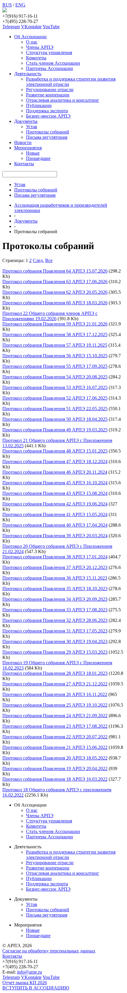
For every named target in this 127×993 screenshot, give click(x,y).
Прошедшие (38, 158)
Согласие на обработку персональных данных (48, 950)
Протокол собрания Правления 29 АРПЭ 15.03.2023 (55, 652)
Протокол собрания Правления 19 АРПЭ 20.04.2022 (55, 768)
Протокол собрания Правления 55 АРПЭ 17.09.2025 (55, 366)
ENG (20, 4)
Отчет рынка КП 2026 (24, 982)
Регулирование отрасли (50, 89)
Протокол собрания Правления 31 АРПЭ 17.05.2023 (55, 630)
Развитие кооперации (47, 94)
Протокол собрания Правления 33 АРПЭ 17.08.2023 (55, 609)
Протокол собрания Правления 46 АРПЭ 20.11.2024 (54, 472)
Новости (23, 142)
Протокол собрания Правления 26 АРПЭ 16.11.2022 (54, 694)
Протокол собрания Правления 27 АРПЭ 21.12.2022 (55, 683)
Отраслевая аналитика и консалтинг (62, 100)
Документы (26, 121)
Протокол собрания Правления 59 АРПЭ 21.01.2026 (55, 323)
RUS (7, 4)
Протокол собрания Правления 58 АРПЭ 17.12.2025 (55, 334)
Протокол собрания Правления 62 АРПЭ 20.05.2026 (55, 292)
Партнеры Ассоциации (49, 68)
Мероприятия (28, 147)
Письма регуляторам (46, 137)
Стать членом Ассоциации (53, 63)
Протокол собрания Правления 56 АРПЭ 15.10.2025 (55, 355)
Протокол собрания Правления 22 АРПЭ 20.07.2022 (55, 736)
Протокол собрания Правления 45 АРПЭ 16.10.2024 (55, 482)
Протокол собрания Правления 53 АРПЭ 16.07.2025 (55, 387)
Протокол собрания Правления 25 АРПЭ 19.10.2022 (55, 704)
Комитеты (36, 57)
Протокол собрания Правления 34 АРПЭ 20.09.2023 (55, 599)
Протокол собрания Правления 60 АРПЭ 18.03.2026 (55, 302)
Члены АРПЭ (39, 47)
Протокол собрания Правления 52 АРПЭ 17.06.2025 (55, 397)
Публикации (39, 105)
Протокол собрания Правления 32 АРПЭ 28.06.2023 (55, 620)
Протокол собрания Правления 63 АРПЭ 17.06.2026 (55, 281)
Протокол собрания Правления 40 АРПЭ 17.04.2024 (55, 525)
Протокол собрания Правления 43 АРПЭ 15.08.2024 (55, 493)
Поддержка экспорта (47, 110)
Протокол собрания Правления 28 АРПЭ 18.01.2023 (55, 673)
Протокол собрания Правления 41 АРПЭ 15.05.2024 (55, 514)
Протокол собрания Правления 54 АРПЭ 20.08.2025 (55, 376)
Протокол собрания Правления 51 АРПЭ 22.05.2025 (55, 408)
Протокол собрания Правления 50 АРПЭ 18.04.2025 (55, 419)
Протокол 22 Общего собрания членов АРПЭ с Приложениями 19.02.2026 (49, 316)
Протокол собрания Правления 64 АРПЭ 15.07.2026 (55, 270)
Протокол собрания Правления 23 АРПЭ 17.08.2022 (55, 726)
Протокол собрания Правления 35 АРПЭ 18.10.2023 (55, 588)
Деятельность (27, 73)
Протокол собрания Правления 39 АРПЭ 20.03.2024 (55, 535)
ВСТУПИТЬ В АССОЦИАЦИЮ (35, 987)
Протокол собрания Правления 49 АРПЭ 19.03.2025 (55, 429)
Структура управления (49, 52)
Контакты (24, 163)
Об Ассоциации (30, 36)
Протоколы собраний (47, 131)
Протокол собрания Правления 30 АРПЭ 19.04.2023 (55, 641)
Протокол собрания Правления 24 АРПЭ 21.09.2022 (55, 715)
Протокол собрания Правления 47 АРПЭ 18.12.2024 (55, 461)
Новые (33, 153)
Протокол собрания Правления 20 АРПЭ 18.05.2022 (55, 757)
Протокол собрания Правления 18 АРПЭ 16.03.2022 (55, 779)
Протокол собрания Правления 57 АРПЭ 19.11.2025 (54, 345)
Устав (31, 126)
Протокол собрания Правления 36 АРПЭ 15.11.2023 (54, 577)
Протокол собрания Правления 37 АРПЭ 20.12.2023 (55, 567)
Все (49, 260)
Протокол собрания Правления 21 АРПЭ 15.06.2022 (55, 747)
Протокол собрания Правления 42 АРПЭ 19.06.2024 (55, 503)
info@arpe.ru (29, 971)
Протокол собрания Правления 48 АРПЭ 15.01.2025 (55, 450)
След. (38, 260)
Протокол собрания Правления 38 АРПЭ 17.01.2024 (55, 556)
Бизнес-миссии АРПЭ (48, 116)
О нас (32, 41)
